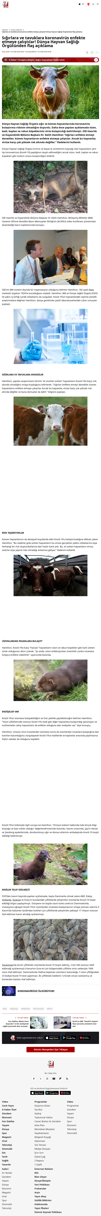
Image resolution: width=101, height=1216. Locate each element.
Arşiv (37, 1192)
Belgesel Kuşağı (42, 1137)
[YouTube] (53, 1078)
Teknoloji (7, 1144)
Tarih (5, 1156)
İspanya (17, 899)
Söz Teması (40, 1144)
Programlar (40, 1101)
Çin (86, 828)
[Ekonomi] (70, 4)
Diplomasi (39, 1140)
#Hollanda (25, 1009)
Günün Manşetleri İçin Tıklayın (51, 1049)
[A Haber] (5, 4)
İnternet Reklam (43, 1168)
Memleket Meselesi (44, 1129)
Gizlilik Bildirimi (42, 1200)
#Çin (5, 1009)
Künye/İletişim (42, 1180)
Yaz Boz (38, 1109)
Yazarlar (6, 1164)
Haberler (5, 30)
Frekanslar (40, 1188)
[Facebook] (33, 1078)
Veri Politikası (42, 1184)
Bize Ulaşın (40, 1176)
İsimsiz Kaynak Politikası (48, 1212)
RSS (36, 1172)
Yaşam (5, 1125)
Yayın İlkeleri (41, 1208)
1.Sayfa (38, 1164)
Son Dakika (8, 1121)
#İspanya (14, 1009)
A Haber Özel (9, 1109)
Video (5, 1101)
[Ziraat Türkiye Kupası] (88, 4)
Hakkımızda (41, 1204)
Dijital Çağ (39, 1156)
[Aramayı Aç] (93, 4)
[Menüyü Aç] (97, 4)
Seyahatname (41, 1133)
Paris (91, 289)
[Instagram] (47, 1078)
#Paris (49, 1009)
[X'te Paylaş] (87, 52)
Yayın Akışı (40, 1196)
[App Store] (52, 1038)
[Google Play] (69, 1038)
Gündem (6, 1113)
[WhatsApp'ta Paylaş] (92, 52)
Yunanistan (8, 964)
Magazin (6, 1137)
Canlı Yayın (8, 1105)
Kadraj (37, 1113)
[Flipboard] (60, 1078)
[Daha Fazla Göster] (97, 52)
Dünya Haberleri (16, 30)
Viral (4, 1140)
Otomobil (7, 1148)
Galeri (5, 1168)
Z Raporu (39, 1160)
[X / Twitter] (40, 1078)
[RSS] (67, 1078)
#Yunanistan (38, 1009)
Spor (4, 1133)
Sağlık (5, 1160)
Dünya (5, 1129)
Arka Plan (39, 1125)
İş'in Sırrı (39, 1152)
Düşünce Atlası (42, 1105)
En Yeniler (7, 1172)
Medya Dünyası (42, 1148)
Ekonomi (7, 1117)
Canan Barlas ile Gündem (47, 1121)
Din (4, 1152)
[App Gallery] (84, 1038)
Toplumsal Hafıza (43, 1117)
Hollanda (6, 899)
